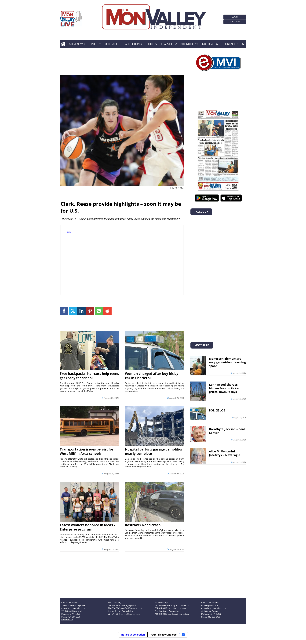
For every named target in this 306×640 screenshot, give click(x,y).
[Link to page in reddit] (107, 311)
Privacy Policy (67, 619)
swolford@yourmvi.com (131, 608)
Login (235, 16)
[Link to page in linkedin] (81, 311)
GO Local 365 (210, 44)
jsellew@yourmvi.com (130, 614)
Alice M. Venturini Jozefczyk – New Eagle (224, 453)
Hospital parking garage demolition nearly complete (154, 451)
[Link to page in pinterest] (90, 311)
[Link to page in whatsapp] (99, 311)
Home (69, 232)
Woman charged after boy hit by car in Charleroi (151, 375)
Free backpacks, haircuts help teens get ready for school (89, 375)
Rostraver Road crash (143, 525)
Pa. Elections (132, 44)
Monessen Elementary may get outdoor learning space (227, 362)
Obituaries (112, 44)
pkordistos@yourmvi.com (179, 614)
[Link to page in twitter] (73, 311)
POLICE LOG (217, 410)
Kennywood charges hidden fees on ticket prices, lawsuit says (224, 388)
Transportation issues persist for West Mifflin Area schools (86, 451)
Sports (94, 44)
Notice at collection (133, 634)
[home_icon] (63, 44)
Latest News (76, 44)
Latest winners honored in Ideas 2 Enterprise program (88, 527)
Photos (152, 44)
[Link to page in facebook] (64, 311)
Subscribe (235, 21)
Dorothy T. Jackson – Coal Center (227, 431)
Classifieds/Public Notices (179, 44)
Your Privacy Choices (163, 634)
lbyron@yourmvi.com (177, 608)
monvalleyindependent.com (73, 608)
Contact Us (231, 44)
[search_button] (243, 44)
